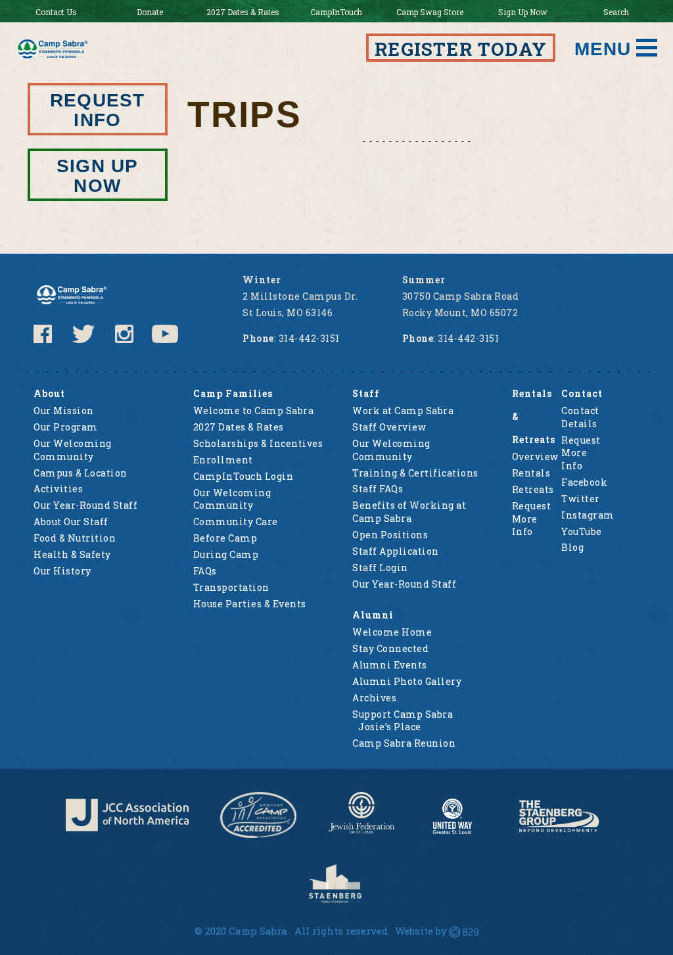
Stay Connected (390, 648)
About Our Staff (71, 521)
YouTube (581, 531)
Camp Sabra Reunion (403, 743)
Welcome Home (392, 632)
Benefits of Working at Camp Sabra (409, 511)
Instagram (588, 515)
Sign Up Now (522, 12)
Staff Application (395, 551)
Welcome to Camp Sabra (253, 410)
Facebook (584, 482)
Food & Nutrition (75, 538)
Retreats (533, 489)
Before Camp (225, 538)
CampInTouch (336, 12)
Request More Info (531, 519)
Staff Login (380, 567)
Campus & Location (81, 473)
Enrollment (223, 460)
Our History (62, 571)
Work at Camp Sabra (402, 410)
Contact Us (56, 12)
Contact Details (580, 417)
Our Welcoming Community (73, 450)
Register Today (461, 49)
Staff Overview (389, 427)
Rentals (531, 473)
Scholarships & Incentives (258, 443)
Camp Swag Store (429, 12)
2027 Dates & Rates (242, 12)
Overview (535, 456)
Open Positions (390, 534)
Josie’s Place (389, 726)
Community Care (235, 521)
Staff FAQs (377, 488)
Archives (374, 697)
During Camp (226, 554)
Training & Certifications (415, 473)
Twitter (580, 498)
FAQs (205, 571)
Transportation (231, 587)
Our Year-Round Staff (85, 505)
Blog (572, 547)
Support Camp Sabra (402, 714)
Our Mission (64, 410)
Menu (602, 49)
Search (616, 12)
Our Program (66, 427)
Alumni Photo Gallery (406, 681)
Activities (58, 488)
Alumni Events (389, 665)
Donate (150, 12)
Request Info (97, 110)
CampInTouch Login (243, 476)
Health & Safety (72, 554)
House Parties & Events (249, 603)
